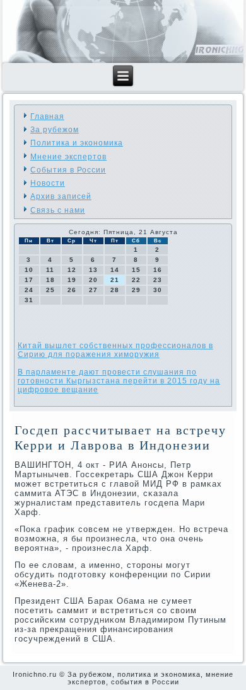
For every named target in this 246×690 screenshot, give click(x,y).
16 (157, 269)
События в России (68, 170)
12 (71, 269)
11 (50, 269)
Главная (47, 116)
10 (29, 269)
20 (93, 279)
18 (50, 279)
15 (136, 269)
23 (157, 279)
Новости (47, 183)
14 (114, 269)
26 (71, 289)
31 (29, 300)
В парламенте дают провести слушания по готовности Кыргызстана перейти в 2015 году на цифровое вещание (119, 381)
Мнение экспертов (68, 156)
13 (93, 269)
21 (114, 279)
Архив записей (60, 196)
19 (71, 279)
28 (114, 289)
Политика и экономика (76, 143)
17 (29, 279)
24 (29, 289)
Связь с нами (57, 210)
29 (136, 289)
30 (157, 289)
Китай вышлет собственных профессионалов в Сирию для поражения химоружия (115, 350)
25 (50, 289)
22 (136, 279)
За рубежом (54, 129)
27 (93, 289)
